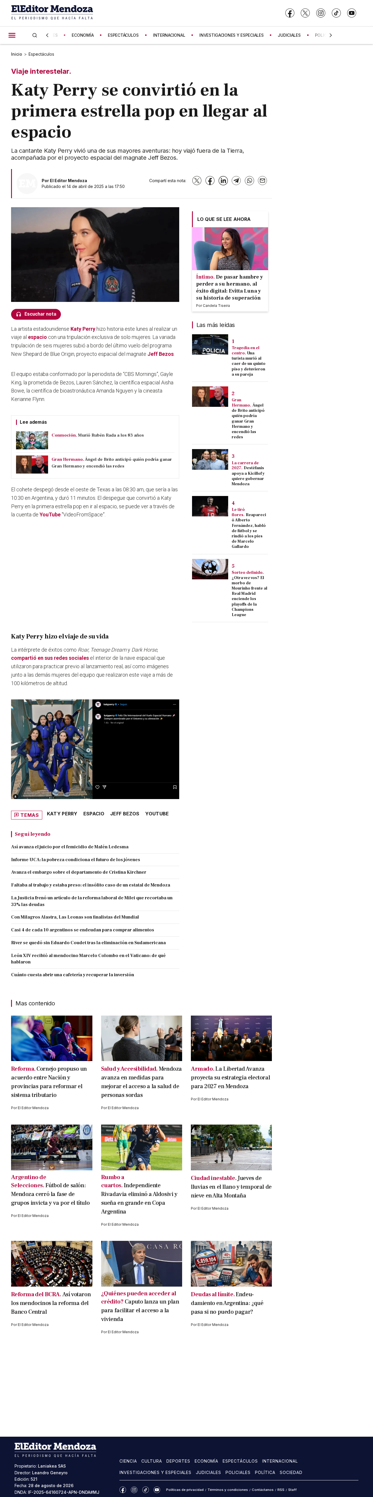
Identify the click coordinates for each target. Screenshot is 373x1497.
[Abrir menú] (12, 35)
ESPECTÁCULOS (123, 35)
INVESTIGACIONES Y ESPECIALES (231, 35)
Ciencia (128, 1461)
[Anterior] (47, 35)
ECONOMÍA (83, 35)
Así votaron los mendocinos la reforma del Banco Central (51, 1303)
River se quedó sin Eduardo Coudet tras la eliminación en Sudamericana (88, 943)
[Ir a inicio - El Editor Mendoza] (52, 13)
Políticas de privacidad (185, 1490)
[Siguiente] (330, 35)
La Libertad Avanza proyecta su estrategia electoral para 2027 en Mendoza (230, 1077)
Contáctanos (263, 1490)
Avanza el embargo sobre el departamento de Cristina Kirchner (78, 872)
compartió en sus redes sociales (50, 658)
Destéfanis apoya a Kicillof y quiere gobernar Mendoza (248, 476)
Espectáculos (41, 54)
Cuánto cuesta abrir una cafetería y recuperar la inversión (72, 975)
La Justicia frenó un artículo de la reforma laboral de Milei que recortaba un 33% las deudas (92, 901)
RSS (280, 1490)
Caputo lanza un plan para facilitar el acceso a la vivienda (140, 1310)
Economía (207, 1461)
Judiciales (208, 1472)
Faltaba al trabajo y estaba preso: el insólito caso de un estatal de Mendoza (90, 885)
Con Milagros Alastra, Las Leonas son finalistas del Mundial (75, 917)
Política (265, 1472)
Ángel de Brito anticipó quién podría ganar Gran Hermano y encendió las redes (248, 421)
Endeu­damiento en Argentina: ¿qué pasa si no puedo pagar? (227, 1303)
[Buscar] (35, 35)
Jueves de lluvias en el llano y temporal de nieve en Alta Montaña (231, 1186)
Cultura (151, 1461)
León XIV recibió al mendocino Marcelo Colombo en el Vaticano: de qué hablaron (88, 959)
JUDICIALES (289, 35)
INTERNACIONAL (169, 35)
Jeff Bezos (160, 354)
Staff (292, 1490)
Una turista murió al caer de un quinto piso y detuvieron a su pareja (248, 364)
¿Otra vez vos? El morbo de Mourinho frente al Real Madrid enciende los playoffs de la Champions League (249, 596)
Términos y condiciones (227, 1490)
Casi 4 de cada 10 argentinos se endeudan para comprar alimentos (82, 930)
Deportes (178, 1461)
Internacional (280, 1461)
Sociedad (291, 1472)
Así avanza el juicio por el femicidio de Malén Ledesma (70, 847)
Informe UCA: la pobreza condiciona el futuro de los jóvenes (75, 860)
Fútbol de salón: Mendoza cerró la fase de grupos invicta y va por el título (50, 1194)
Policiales (238, 1472)
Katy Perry (62, 814)
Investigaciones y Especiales (155, 1472)
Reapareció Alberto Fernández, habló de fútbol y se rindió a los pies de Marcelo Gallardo (249, 530)
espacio (37, 337)
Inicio (16, 54)
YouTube (50, 514)
